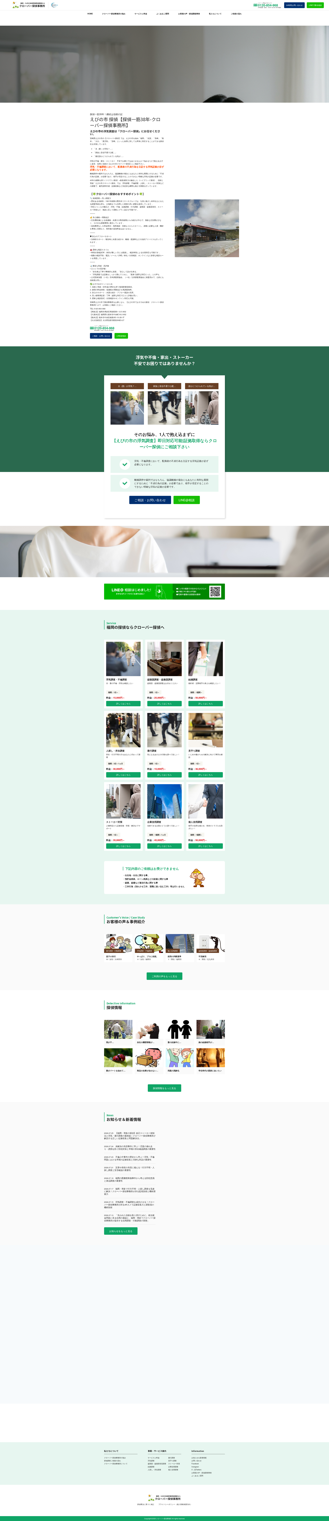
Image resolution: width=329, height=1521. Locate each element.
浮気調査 (151, 1460)
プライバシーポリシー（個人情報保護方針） (175, 1504)
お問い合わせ (196, 1460)
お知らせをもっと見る (120, 1231)
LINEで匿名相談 (315, 5)
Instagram (195, 1466)
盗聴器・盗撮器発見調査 (157, 1463)
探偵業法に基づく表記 (145, 1504)
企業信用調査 (173, 1466)
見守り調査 (172, 1460)
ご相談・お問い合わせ (101, 336)
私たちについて (215, 13)
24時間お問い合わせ (294, 5)
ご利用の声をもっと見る (164, 976)
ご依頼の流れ (236, 13)
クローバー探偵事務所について (115, 1463)
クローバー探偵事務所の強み (113, 13)
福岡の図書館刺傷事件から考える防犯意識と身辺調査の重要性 (129, 1179)
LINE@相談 (121, 336)
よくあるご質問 (162, 13)
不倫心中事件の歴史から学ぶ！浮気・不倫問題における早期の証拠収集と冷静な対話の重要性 (129, 1158)
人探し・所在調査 (154, 1469)
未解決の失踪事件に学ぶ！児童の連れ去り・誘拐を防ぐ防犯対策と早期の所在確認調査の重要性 (130, 1147)
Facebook (195, 1463)
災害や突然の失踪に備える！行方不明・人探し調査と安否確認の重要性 (129, 1169)
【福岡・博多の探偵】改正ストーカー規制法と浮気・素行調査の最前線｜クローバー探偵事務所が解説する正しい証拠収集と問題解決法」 (130, 1136)
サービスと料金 (141, 13)
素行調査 (171, 1457)
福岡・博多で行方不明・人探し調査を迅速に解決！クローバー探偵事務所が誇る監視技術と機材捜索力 (130, 1191)
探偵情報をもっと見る (164, 1088)
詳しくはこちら (123, 703)
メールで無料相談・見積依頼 (208, 1341)
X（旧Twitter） (197, 1469)
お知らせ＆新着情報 (199, 1457)
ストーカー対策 (174, 1463)
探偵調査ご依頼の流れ (112, 1460)
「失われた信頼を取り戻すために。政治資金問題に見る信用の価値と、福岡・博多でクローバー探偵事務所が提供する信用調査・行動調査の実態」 (130, 1218)
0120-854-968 (208, 1327)
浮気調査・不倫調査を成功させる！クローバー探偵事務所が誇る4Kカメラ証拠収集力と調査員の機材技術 (129, 1204)
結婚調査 (151, 1466)
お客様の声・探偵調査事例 (189, 13)
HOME (90, 13)
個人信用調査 (173, 1469)
